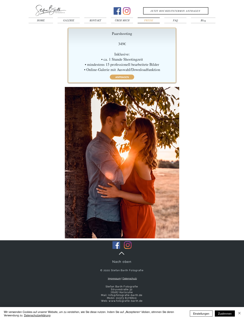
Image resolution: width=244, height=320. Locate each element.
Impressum (114, 278)
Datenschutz (130, 278)
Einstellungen (201, 313)
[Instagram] (126, 11)
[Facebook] (117, 11)
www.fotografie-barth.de (126, 300)
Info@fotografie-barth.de (125, 295)
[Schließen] (239, 313)
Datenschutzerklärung (37, 315)
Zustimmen (225, 313)
